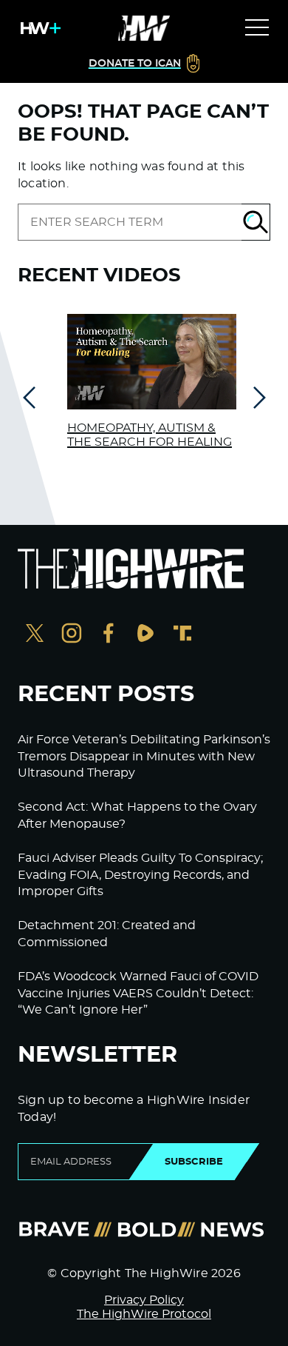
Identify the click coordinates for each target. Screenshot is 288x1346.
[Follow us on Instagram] (72, 634)
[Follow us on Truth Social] (182, 635)
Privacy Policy (144, 1300)
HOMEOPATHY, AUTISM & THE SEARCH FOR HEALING (149, 435)
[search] (129, 222)
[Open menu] (257, 28)
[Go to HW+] (38, 28)
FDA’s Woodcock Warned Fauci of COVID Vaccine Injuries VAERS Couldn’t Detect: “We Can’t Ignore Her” (138, 993)
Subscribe (194, 1161)
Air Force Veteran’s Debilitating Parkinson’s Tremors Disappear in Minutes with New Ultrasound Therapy (144, 756)
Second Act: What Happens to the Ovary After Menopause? (137, 815)
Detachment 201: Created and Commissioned (107, 934)
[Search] (255, 222)
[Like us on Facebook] (109, 634)
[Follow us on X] (35, 634)
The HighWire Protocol (144, 1314)
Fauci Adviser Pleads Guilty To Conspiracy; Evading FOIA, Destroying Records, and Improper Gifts (140, 874)
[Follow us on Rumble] (145, 635)
